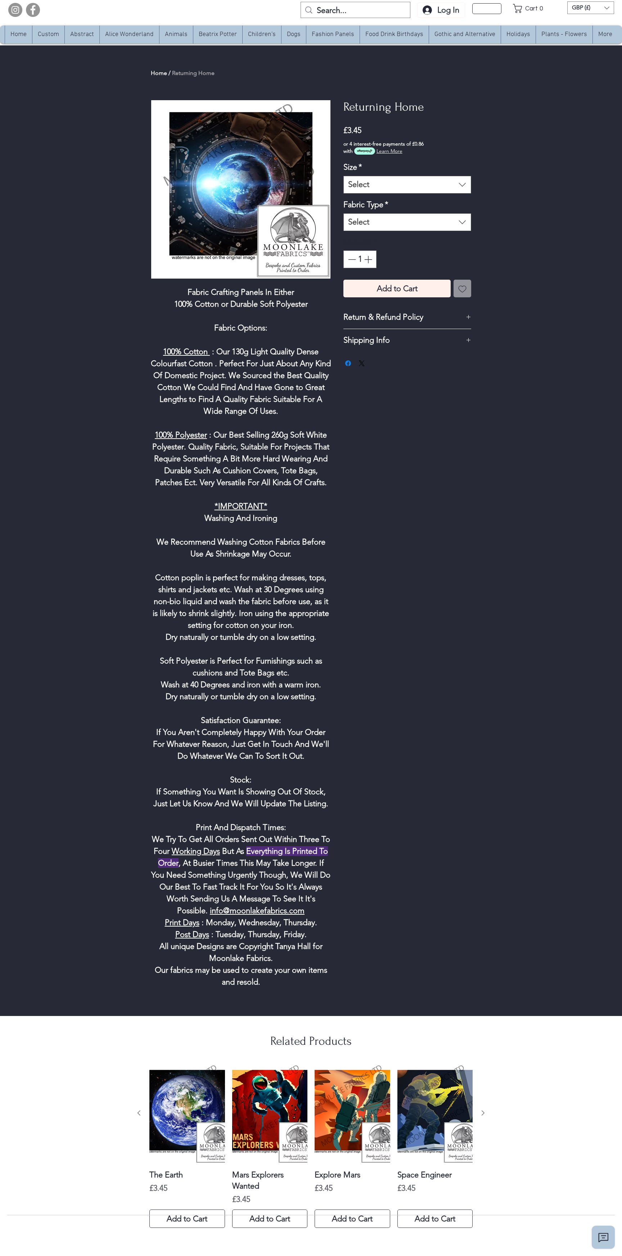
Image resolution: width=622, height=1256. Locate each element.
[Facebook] (33, 10)
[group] (311, 1145)
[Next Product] (483, 1113)
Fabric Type (365, 204)
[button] (530, 8)
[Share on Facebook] (348, 363)
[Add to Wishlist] (462, 288)
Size (352, 167)
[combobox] (407, 185)
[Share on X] (361, 363)
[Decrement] (351, 259)
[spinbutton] (360, 259)
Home (159, 73)
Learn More (389, 151)
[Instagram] (15, 10)
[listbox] (590, 7)
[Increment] (368, 259)
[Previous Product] (139, 1113)
